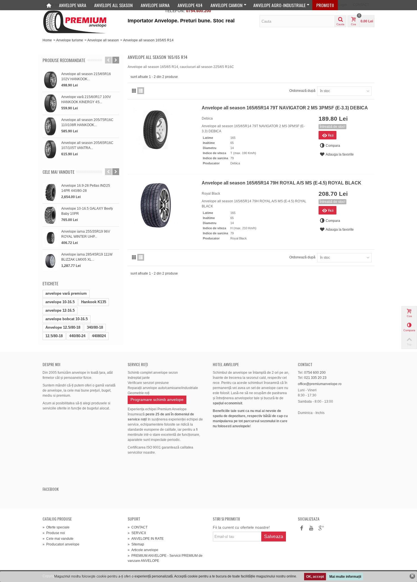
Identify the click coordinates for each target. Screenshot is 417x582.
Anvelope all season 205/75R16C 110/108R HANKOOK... (87, 122)
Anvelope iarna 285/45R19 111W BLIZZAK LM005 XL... (86, 257)
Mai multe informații (345, 577)
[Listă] (140, 90)
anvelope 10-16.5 (60, 302)
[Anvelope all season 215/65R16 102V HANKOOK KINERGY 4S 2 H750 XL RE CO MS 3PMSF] (50, 80)
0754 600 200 (315, 373)
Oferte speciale (56, 527)
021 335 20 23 (315, 378)
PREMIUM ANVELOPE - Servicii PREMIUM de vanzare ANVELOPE (165, 558)
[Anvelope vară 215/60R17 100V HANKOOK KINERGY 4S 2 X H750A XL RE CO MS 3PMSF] (50, 103)
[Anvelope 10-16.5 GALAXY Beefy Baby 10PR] (50, 215)
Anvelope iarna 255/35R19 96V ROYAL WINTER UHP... (85, 234)
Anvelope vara (72, 5)
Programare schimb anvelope (157, 399)
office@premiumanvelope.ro (320, 384)
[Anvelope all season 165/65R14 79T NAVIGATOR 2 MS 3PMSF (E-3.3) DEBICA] (163, 130)
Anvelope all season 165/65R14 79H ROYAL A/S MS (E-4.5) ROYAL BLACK (281, 182)
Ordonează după (302, 91)
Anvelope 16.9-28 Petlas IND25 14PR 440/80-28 (85, 188)
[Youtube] (311, 528)
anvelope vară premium (66, 293)
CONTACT (138, 527)
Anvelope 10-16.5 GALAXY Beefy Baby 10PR (87, 211)
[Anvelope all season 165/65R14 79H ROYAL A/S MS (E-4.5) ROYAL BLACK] (163, 205)
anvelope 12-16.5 (60, 310)
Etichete (50, 283)
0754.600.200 (198, 11)
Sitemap (136, 544)
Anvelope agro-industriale (279, 5)
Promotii (325, 5)
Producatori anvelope (61, 544)
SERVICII (137, 533)
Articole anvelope (143, 550)
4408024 (99, 336)
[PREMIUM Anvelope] (75, 22)
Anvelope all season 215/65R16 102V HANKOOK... (86, 76)
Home (47, 40)
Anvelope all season (113, 5)
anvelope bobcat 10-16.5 (66, 319)
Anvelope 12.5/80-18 (62, 327)
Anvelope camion (226, 5)
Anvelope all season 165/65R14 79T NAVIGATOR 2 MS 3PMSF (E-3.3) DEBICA (285, 107)
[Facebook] (301, 528)
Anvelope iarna (155, 5)
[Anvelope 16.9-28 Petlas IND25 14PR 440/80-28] (50, 192)
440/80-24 (77, 336)
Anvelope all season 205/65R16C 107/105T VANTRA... (87, 145)
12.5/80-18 (54, 336)
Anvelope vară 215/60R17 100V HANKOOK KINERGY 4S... (86, 99)
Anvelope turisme (69, 40)
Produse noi (54, 533)
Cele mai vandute (58, 172)
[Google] (321, 528)
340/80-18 (95, 327)
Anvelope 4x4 (190, 5)
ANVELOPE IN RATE (146, 539)
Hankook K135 (93, 302)
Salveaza (273, 536)
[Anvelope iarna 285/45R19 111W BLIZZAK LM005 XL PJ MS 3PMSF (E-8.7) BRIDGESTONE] (50, 261)
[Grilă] (133, 90)
